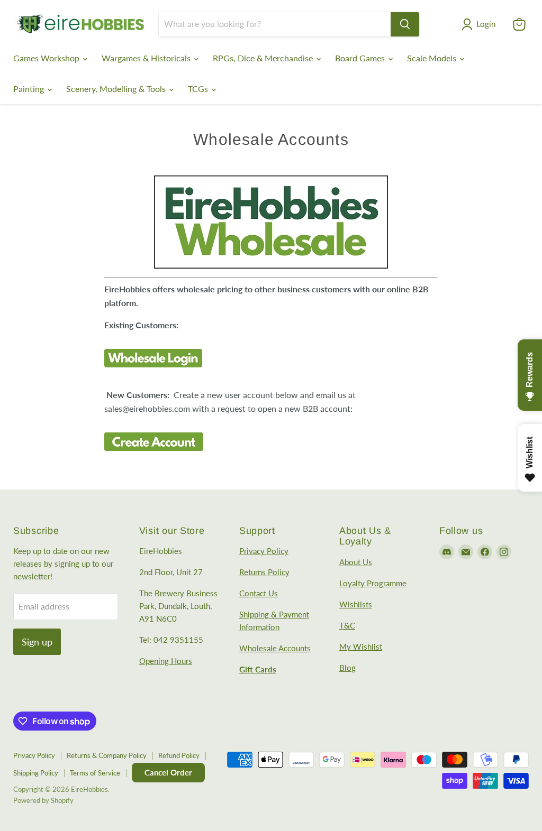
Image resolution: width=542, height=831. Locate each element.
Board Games (361, 58)
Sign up (37, 642)
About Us (355, 562)
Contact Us (258, 593)
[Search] (405, 24)
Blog (347, 667)
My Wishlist (360, 646)
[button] (481, 24)
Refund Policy (179, 755)
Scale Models (432, 58)
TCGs (199, 89)
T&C (347, 625)
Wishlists (355, 604)
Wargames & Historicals (147, 58)
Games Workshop (47, 58)
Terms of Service (95, 773)
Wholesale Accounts (275, 648)
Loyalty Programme (372, 583)
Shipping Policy (35, 773)
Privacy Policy (263, 551)
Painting (29, 89)
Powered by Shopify (43, 800)
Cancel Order (168, 772)
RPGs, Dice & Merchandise (264, 58)
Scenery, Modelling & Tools (117, 89)
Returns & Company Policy (107, 755)
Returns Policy (264, 572)
